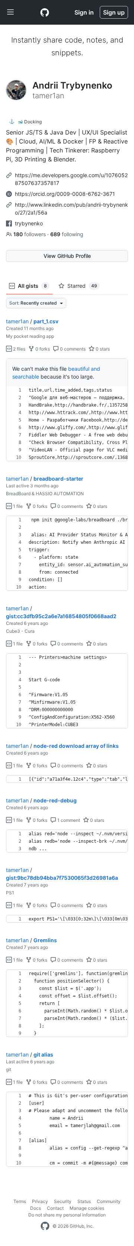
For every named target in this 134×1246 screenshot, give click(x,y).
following (66, 234)
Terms (19, 1201)
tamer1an (17, 321)
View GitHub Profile (67, 256)
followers (30, 234)
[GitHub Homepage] (45, 1226)
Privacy (40, 1201)
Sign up (114, 12)
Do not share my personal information (67, 1215)
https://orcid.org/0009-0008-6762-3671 (65, 194)
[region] (67, 423)
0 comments (72, 349)
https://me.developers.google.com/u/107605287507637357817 (71, 179)
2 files (18, 349)
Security (62, 1201)
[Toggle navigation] (10, 12)
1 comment (68, 820)
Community (109, 1201)
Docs (35, 1208)
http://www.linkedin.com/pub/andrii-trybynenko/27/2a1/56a (71, 208)
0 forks (42, 349)
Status (84, 1201)
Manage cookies (87, 1208)
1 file (17, 506)
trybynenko (29, 223)
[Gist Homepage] (44, 12)
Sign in (84, 12)
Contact (55, 1208)
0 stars (102, 349)
